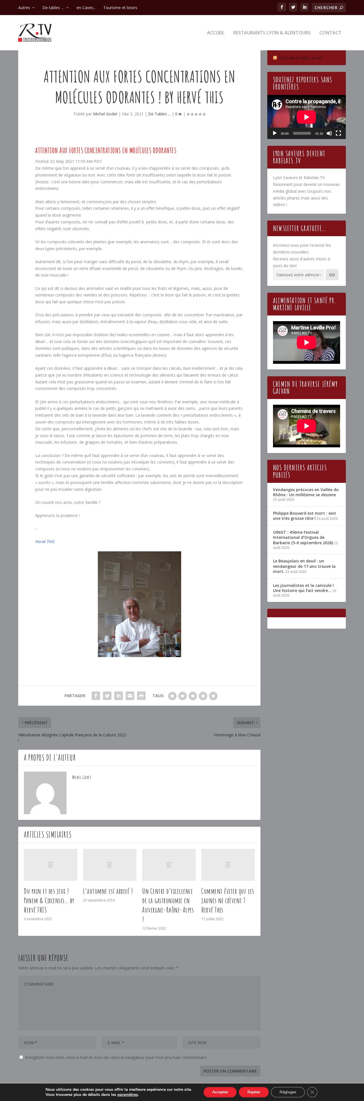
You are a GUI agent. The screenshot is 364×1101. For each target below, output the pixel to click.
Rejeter (253, 1092)
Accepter (220, 1092)
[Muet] (329, 133)
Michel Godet (105, 114)
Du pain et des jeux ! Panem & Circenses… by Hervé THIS (49, 900)
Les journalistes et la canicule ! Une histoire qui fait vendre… (303, 588)
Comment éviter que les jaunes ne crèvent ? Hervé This (227, 900)
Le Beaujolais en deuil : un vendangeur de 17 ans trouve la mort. (304, 566)
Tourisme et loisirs (120, 7)
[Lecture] (275, 133)
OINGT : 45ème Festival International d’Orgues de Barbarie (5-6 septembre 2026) (303, 537)
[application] (306, 117)
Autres (24, 7)
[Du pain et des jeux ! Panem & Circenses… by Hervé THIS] (50, 865)
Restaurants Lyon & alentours (272, 33)
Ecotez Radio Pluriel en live (301, 58)
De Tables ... (159, 114)
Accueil (216, 33)
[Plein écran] (338, 133)
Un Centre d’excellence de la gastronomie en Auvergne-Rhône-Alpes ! (168, 904)
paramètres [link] (127, 1094)
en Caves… (86, 7)
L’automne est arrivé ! (108, 891)
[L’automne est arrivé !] (109, 865)
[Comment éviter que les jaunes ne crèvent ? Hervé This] (228, 865)
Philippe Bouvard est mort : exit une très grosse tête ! (304, 515)
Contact (330, 33)
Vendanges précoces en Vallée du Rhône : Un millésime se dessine (306, 492)
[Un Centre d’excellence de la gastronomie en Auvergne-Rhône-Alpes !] (169, 865)
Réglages (288, 1092)
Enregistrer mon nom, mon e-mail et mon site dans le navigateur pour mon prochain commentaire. (116, 1057)
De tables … (53, 7)
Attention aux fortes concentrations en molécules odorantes (105, 150)
